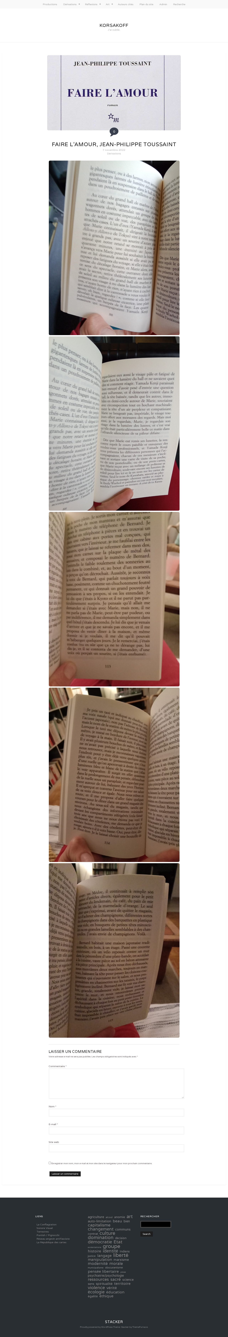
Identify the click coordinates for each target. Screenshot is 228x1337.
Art (108, 4)
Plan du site (146, 4)
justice (92, 1256)
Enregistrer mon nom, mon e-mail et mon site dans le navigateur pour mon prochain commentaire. (101, 1163)
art (130, 1216)
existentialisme (94, 1247)
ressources (98, 1279)
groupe (111, 1246)
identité (110, 1251)
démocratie (100, 1242)
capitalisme (99, 1225)
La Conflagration (46, 1224)
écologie (96, 1292)
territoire (122, 1283)
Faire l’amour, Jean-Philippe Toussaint (114, 144)
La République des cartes (51, 1242)
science (128, 1279)
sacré (115, 1279)
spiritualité (104, 1283)
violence (96, 1287)
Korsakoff (114, 25)
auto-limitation (99, 1221)
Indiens (125, 1251)
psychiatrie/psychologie (106, 1275)
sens (91, 1284)
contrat (93, 1234)
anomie (119, 1217)
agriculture (96, 1217)
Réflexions (91, 4)
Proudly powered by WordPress (96, 1327)
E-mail (53, 1124)
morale (116, 1263)
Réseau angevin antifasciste (53, 1238)
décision (120, 1238)
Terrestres (43, 1231)
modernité (98, 1263)
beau (117, 1221)
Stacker (114, 1322)
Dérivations (70, 4)
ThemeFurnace (140, 1327)
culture (107, 1233)
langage (104, 1255)
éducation (115, 1292)
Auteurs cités (125, 4)
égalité (93, 1296)
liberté (120, 1255)
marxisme (121, 1259)
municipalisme (95, 1267)
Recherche (179, 4)
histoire (94, 1251)
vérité (112, 1287)
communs (123, 1229)
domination (100, 1237)
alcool (109, 1217)
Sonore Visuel (45, 1228)
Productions (50, 4)
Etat (118, 1242)
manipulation (100, 1259)
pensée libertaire (103, 1271)
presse (123, 1272)
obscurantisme (114, 1267)
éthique (106, 1296)
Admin (163, 4)
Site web (54, 1142)
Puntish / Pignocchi (48, 1235)
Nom (52, 1106)
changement (100, 1229)
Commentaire (58, 1066)
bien (127, 1221)
